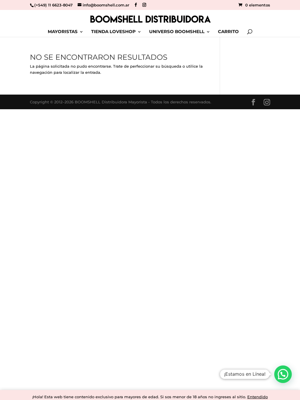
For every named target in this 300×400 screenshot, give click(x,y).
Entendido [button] (257, 396)
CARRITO (228, 32)
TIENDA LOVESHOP (113, 32)
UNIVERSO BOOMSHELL (176, 32)
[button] (283, 374)
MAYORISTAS (63, 32)
